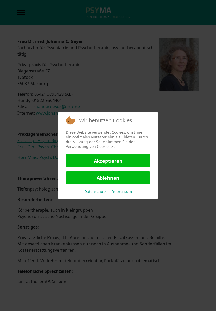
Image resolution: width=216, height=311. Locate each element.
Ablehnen (108, 178)
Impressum (122, 191)
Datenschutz (95, 191)
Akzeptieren (108, 161)
